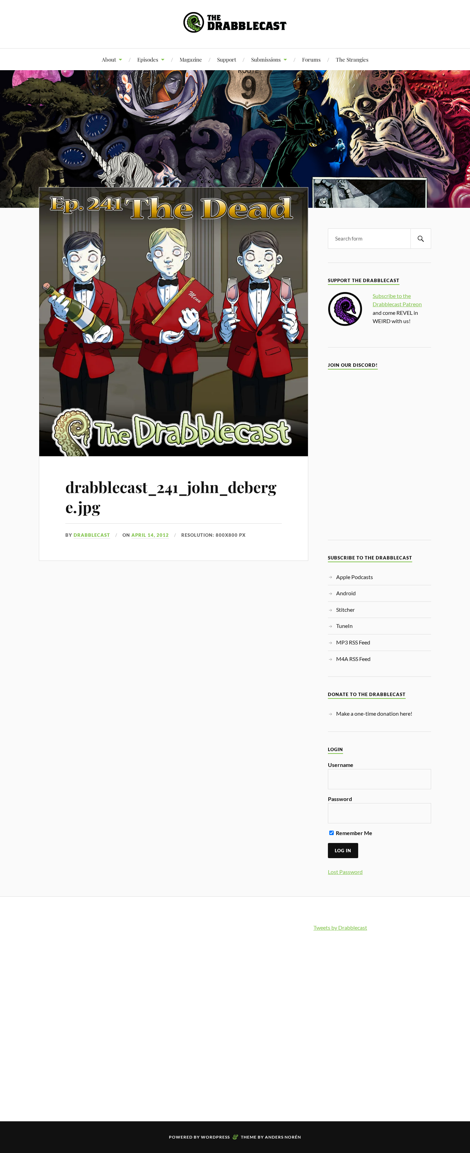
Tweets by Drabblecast (340, 927)
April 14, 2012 (150, 535)
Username (340, 764)
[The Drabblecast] (235, 27)
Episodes (147, 59)
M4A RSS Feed (353, 658)
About (109, 59)
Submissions (266, 59)
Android (346, 593)
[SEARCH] (420, 238)
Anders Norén (283, 1137)
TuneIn (344, 625)
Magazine (191, 59)
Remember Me (353, 833)
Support (226, 59)
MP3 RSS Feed (353, 642)
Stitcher (345, 609)
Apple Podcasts (354, 577)
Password (340, 799)
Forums (311, 59)
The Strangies (352, 59)
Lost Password (345, 871)
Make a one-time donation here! (374, 713)
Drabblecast (92, 535)
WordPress (215, 1137)
